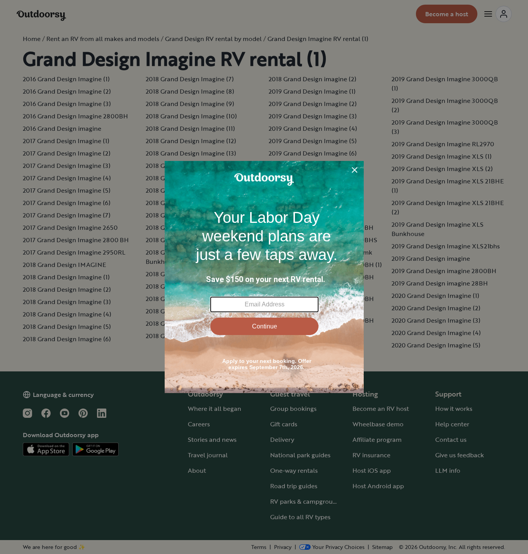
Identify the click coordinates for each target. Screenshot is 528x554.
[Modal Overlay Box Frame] (264, 277)
